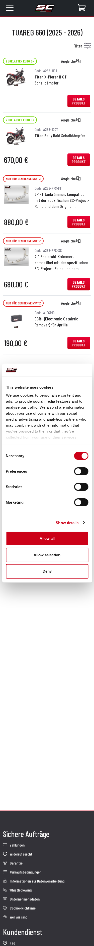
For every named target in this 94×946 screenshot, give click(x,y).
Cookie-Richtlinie (22, 908)
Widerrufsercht (20, 854)
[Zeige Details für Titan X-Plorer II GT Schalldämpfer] (16, 76)
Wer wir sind (18, 917)
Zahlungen (17, 845)
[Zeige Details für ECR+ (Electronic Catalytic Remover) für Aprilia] (16, 318)
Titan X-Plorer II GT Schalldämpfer (51, 79)
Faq (12, 943)
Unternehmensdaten (24, 899)
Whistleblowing (20, 890)
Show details (67, 522)
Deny (47, 571)
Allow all (47, 538)
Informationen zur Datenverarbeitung (36, 881)
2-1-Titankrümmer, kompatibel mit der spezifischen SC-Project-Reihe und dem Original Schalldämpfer (62, 200)
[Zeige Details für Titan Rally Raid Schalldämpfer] (16, 135)
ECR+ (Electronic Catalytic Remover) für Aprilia (56, 321)
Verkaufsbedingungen (25, 872)
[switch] (81, 471)
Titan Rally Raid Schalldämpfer (60, 135)
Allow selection (47, 555)
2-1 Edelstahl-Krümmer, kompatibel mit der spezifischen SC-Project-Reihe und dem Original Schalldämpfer (61, 263)
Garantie (16, 863)
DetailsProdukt (79, 101)
